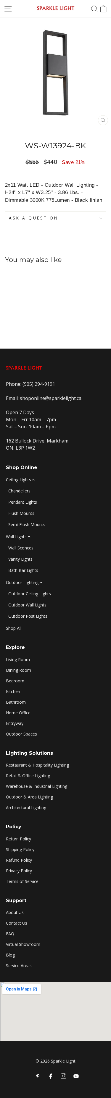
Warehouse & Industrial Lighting (36, 786)
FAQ (10, 933)
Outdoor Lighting (22, 582)
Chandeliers (19, 491)
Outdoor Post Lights (27, 616)
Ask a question (33, 218)
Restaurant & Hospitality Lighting (37, 765)
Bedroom (15, 681)
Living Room (18, 659)
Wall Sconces (20, 548)
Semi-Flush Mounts (26, 524)
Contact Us (16, 923)
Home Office (18, 712)
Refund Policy (19, 860)
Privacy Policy (19, 870)
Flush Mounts (21, 513)
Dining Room (18, 670)
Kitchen (13, 691)
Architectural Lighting (26, 807)
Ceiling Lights (18, 479)
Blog (10, 955)
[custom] (63, 1076)
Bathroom (16, 702)
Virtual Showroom (23, 944)
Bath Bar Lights (23, 570)
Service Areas (19, 965)
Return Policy (18, 839)
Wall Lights (16, 536)
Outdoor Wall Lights (27, 605)
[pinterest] (38, 1076)
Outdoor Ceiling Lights (29, 593)
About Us (15, 912)
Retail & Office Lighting (28, 775)
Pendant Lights (22, 502)
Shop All (13, 628)
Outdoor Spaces (21, 734)
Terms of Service (22, 881)
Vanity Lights (20, 559)
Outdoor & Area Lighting (29, 797)
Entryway (14, 723)
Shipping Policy (20, 849)
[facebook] (50, 1076)
